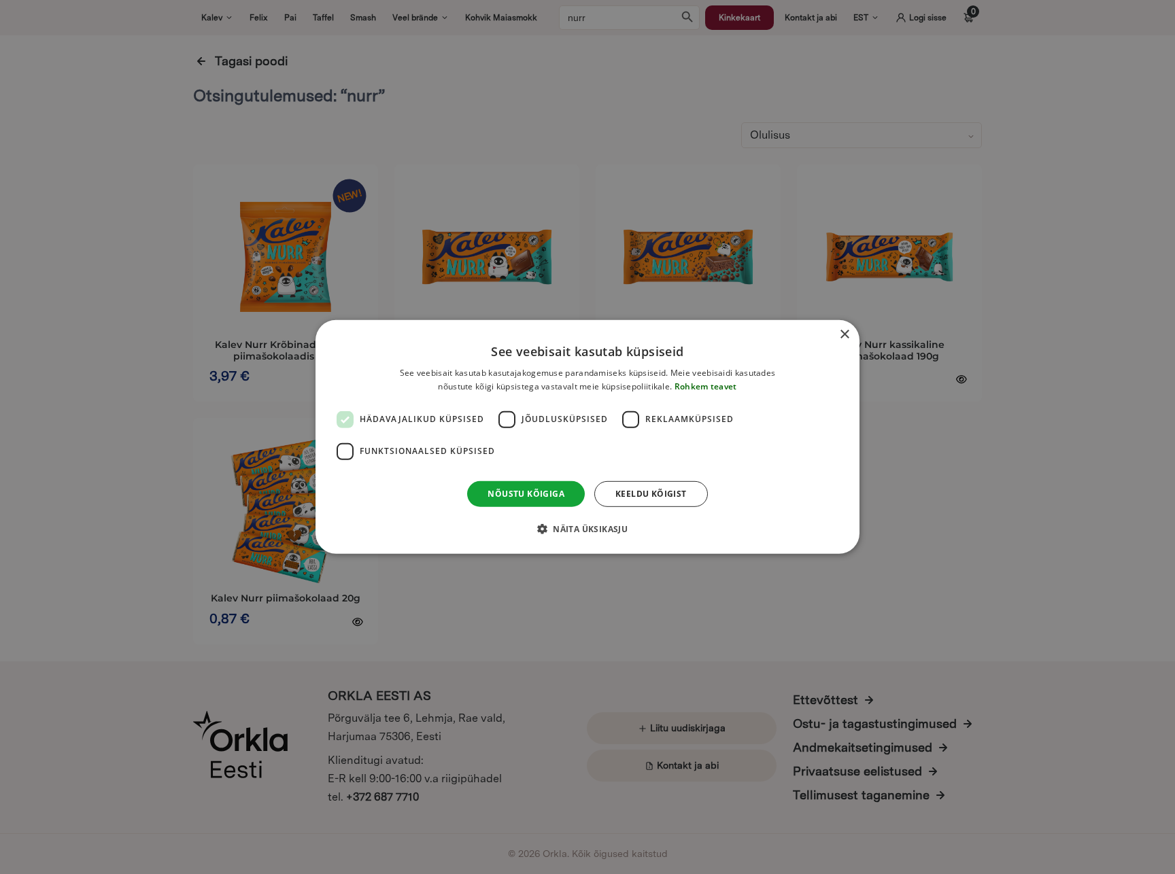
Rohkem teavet (706, 386)
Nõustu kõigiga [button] (526, 494)
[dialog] (587, 437)
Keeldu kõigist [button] (651, 494)
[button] (587, 529)
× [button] (844, 335)
